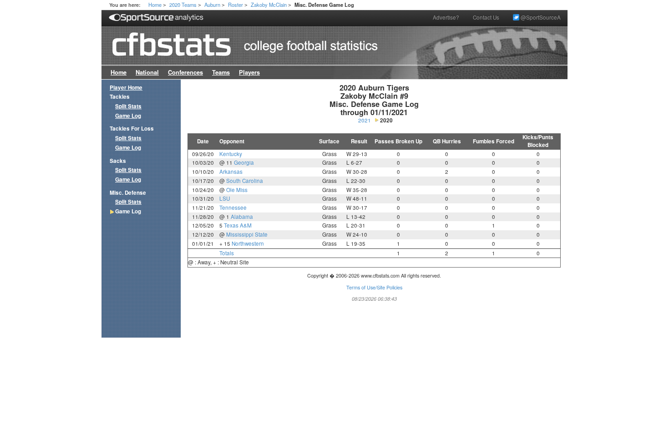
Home (155, 4)
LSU (224, 198)
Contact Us (486, 17)
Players (249, 72)
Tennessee (233, 207)
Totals (226, 253)
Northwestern (248, 243)
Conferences (185, 72)
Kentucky (230, 153)
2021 (364, 120)
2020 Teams (183, 4)
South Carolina (244, 180)
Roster (235, 4)
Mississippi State (247, 234)
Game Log (128, 116)
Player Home (126, 87)
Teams (221, 72)
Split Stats (128, 106)
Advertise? (446, 17)
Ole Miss (237, 189)
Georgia (244, 162)
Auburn (212, 4)
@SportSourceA (540, 17)
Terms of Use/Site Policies (374, 287)
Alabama (242, 216)
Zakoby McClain (269, 4)
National (147, 72)
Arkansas (231, 171)
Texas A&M (238, 225)
